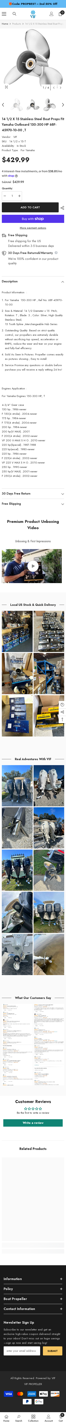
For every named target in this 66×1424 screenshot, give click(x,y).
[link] (33, 1245)
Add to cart (30, 207)
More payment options (33, 228)
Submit (52, 1351)
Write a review (33, 1123)
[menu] (4, 14)
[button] (54, 87)
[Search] (14, 14)
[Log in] (52, 14)
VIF (15, 137)
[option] (33, 4)
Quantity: (7, 188)
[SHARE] (61, 207)
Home (5, 24)
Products (16, 24)
